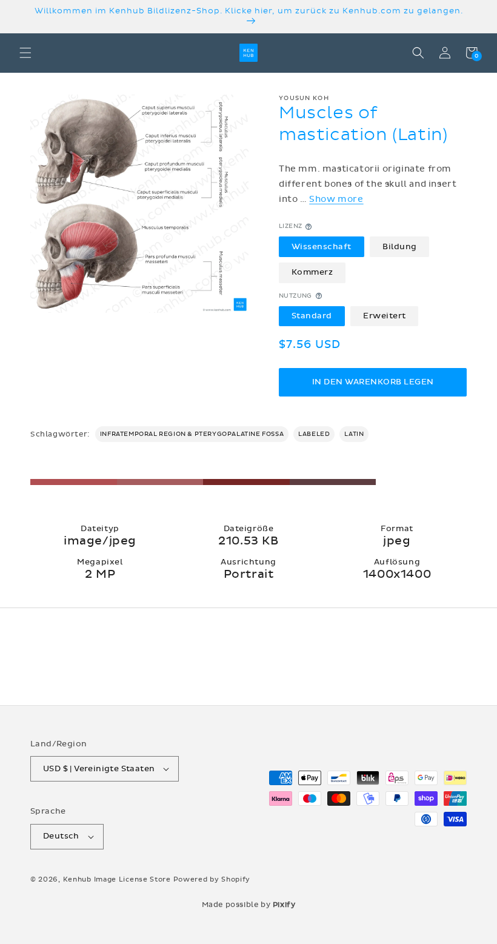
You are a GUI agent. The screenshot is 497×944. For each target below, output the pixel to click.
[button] (25, 52)
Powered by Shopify (212, 879)
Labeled (314, 434)
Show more (336, 199)
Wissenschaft (322, 247)
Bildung (399, 247)
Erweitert (384, 316)
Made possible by (249, 904)
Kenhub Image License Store (117, 879)
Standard (312, 316)
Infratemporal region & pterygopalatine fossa (192, 434)
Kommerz (312, 272)
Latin (354, 434)
